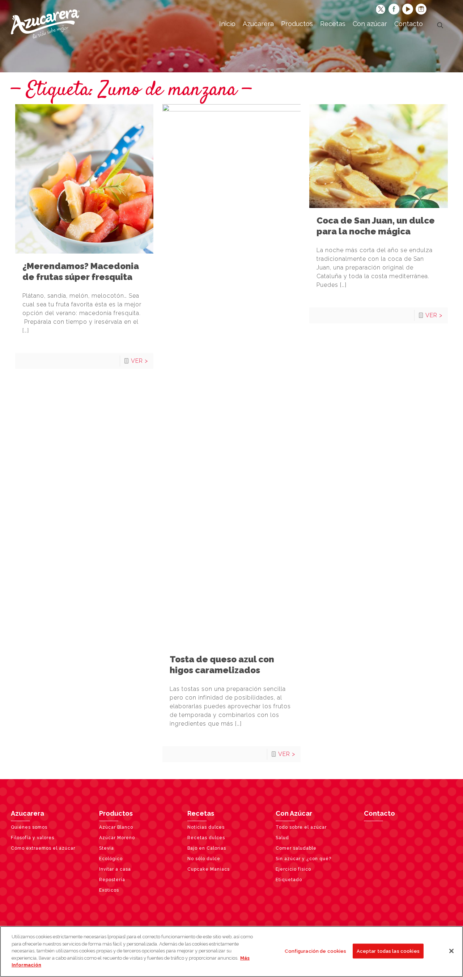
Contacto (379, 813)
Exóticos (109, 890)
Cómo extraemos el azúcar (43, 848)
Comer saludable (296, 848)
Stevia (106, 848)
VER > (139, 360)
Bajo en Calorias (206, 848)
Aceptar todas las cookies (388, 950)
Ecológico (111, 858)
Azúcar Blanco (116, 827)
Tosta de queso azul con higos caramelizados (222, 664)
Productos (116, 813)
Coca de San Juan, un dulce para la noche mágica (376, 226)
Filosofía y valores (32, 837)
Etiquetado (289, 879)
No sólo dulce (203, 858)
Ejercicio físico (293, 869)
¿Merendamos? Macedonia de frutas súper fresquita (80, 271)
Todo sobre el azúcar (301, 827)
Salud (282, 837)
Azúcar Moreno (117, 837)
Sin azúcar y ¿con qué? (303, 858)
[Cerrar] (451, 951)
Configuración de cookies (315, 950)
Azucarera (27, 813)
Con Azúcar (294, 813)
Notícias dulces (206, 827)
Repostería (112, 879)
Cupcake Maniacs (208, 869)
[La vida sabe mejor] (45, 23)
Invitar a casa (115, 869)
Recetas (200, 813)
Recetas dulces (206, 837)
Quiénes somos (29, 827)
